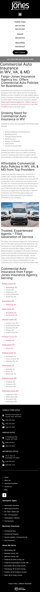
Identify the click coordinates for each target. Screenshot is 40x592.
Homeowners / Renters (12, 518)
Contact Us (8, 486)
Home (6, 477)
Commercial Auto (10, 531)
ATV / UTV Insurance (11, 515)
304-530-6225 (20, 47)
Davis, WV (9, 348)
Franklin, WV (10, 340)
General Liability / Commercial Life (15, 537)
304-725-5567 (20, 29)
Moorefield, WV (11, 313)
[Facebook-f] (4, 495)
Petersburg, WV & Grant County (14, 569)
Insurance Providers (11, 483)
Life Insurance (9, 521)
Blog (5, 490)
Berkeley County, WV (9, 284)
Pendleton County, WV (9, 337)
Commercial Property (11, 534)
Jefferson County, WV (11, 556)
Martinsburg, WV (11, 287)
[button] (20, 14)
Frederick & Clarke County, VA (14, 559)
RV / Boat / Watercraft (11, 512)
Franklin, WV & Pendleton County (15, 572)
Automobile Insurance (11, 505)
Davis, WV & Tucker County (13, 575)
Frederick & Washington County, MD (16, 563)
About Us (7, 480)
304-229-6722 (20, 38)
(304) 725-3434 (10, 420)
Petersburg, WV (11, 305)
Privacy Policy (12, 584)
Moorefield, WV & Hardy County (15, 566)
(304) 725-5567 (10, 424)
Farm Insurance (9, 540)
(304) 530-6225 (10, 461)
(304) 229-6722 (10, 442)
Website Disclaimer (25, 584)
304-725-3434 (20, 26)
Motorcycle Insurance (11, 508)
